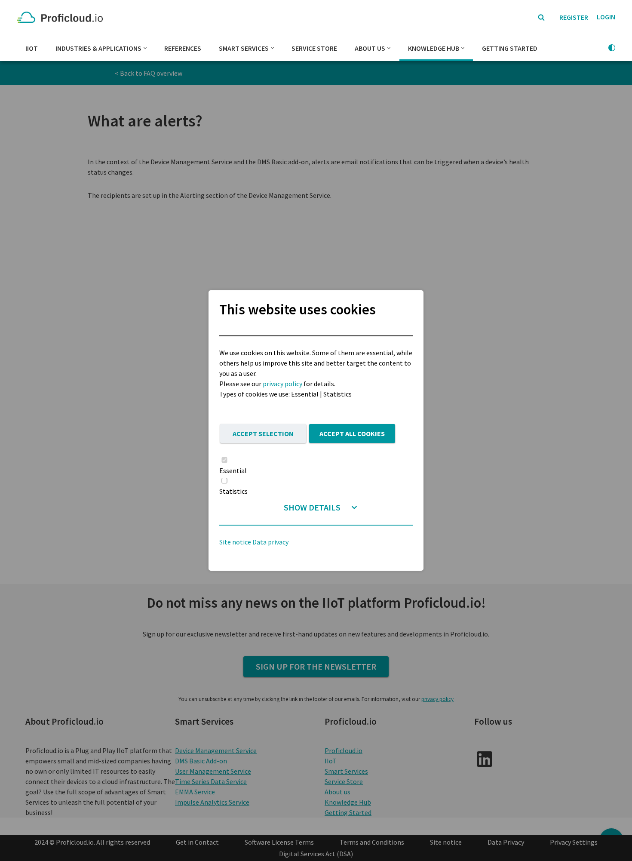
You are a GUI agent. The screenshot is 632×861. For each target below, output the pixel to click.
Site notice (235, 542)
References (182, 48)
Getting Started (509, 48)
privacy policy (282, 383)
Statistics (233, 491)
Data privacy (270, 542)
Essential (233, 470)
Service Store (314, 48)
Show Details (312, 507)
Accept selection (263, 433)
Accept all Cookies (352, 433)
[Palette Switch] (611, 47)
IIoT (31, 48)
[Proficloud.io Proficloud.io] (62, 17)
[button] (145, 47)
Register (573, 17)
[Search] (541, 17)
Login (606, 16)
